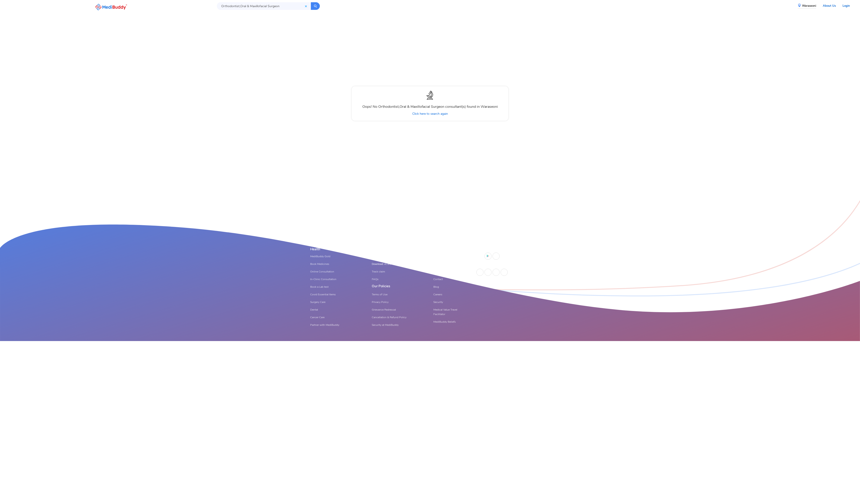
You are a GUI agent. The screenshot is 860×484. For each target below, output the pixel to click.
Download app (491, 249)
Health (315, 249)
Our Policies (381, 286)
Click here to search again (430, 114)
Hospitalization (383, 249)
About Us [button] (829, 6)
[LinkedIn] (488, 272)
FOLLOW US (491, 265)
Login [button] (846, 6)
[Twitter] (496, 272)
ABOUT (439, 249)
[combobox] (264, 6)
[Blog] (504, 272)
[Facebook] (480, 272)
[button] (110, 7)
